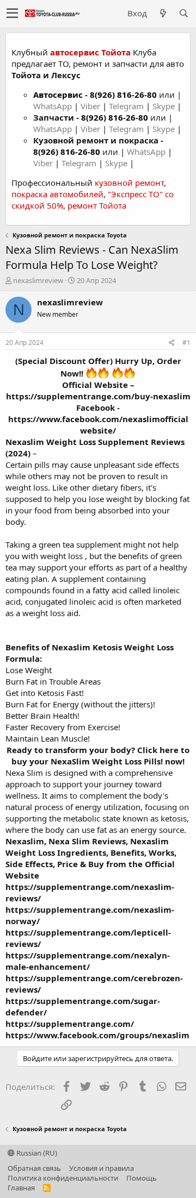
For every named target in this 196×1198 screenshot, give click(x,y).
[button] (12, 13)
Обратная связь (34, 1168)
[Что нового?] (162, 13)
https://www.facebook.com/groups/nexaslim (97, 1035)
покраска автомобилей (57, 194)
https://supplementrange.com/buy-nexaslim (98, 396)
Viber (90, 106)
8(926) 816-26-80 (123, 94)
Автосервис (58, 94)
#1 (186, 342)
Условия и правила (101, 1168)
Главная (21, 1188)
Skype (164, 106)
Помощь (141, 1178)
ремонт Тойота (97, 205)
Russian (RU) (36, 1153)
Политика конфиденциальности (63, 1178)
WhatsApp (53, 106)
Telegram (127, 106)
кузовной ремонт (129, 182)
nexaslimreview (38, 280)
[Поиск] (183, 13)
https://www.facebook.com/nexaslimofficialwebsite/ (98, 424)
